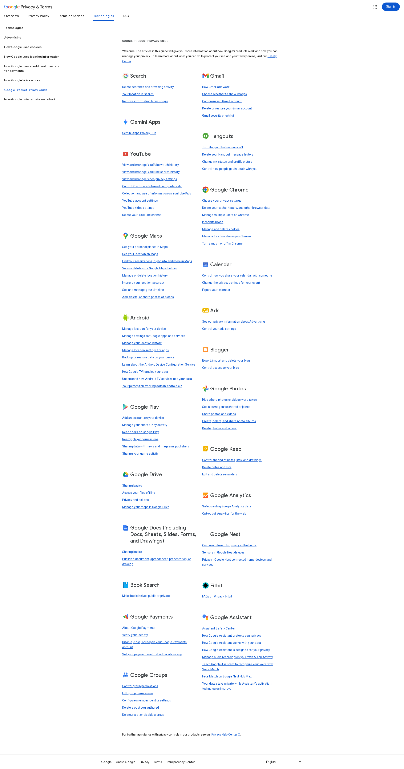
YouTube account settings (140, 200)
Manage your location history (142, 343)
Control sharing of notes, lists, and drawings (232, 460)
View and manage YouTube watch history (150, 164)
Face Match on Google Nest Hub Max (227, 676)
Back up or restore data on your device (148, 357)
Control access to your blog (220, 367)
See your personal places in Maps (145, 247)
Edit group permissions (137, 693)
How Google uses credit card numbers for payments (31, 68)
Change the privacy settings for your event (231, 282)
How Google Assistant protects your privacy (231, 635)
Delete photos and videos (219, 428)
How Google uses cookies (23, 47)
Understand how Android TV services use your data (157, 379)
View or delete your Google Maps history (149, 268)
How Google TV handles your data (145, 371)
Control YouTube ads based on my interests (152, 186)
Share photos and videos (219, 414)
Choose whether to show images (224, 94)
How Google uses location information (31, 57)
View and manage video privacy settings (149, 179)
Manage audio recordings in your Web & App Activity (237, 657)
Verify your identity (135, 635)
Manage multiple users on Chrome (225, 215)
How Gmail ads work (216, 87)
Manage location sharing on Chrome (227, 236)
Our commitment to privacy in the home (229, 545)
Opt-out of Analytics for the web (224, 513)
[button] (375, 7)
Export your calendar (216, 289)
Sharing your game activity (140, 453)
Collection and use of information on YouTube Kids (156, 193)
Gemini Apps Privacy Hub (139, 133)
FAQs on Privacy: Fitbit (217, 596)
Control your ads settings (219, 328)
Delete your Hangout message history (228, 154)
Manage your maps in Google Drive (145, 507)
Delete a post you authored (140, 707)
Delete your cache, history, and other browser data (236, 207)
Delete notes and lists (216, 467)
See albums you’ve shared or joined (226, 406)
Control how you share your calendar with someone (237, 275)
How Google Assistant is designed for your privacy (236, 650)
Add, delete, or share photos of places (148, 297)
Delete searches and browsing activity (148, 87)
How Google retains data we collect (29, 99)
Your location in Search (138, 94)
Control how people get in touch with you (230, 168)
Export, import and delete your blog (226, 360)
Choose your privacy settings (222, 200)
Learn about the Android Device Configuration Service (158, 364)
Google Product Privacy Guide (26, 90)
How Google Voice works (22, 80)
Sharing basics (132, 485)
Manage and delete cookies (221, 229)
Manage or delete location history (145, 275)
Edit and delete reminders (219, 474)
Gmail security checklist (218, 115)
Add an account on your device (143, 417)
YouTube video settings (138, 207)
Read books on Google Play (140, 432)
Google (106, 762)
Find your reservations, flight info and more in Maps (157, 261)
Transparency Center (180, 762)
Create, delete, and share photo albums (229, 421)
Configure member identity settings (146, 700)
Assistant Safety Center (218, 628)
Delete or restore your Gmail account (227, 108)
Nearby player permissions (140, 439)
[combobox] (284, 762)
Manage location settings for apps (145, 350)
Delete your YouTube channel (142, 215)
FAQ (126, 16)
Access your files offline (138, 492)
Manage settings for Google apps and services (153, 336)
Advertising (12, 37)
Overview (11, 16)
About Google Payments (138, 627)
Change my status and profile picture (227, 161)
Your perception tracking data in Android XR (152, 386)
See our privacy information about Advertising (233, 321)
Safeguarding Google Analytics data (226, 506)
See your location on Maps (140, 254)
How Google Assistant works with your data (231, 642)
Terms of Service (71, 16)
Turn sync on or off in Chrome (222, 243)
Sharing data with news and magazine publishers (155, 446)
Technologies (103, 16)
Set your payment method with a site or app (152, 654)
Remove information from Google (145, 101)
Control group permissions (140, 686)
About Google (126, 762)
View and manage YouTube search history (151, 172)
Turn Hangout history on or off (222, 147)
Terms (158, 762)
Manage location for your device (144, 328)
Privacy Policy (38, 16)
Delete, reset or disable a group (143, 714)
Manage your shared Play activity (144, 425)
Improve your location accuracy (143, 282)
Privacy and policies (135, 500)
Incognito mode (212, 222)
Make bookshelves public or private (146, 595)
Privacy (145, 762)
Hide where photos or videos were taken (229, 399)
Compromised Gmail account (222, 101)
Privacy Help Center (224, 734)
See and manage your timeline (143, 289)
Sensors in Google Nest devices (223, 552)
